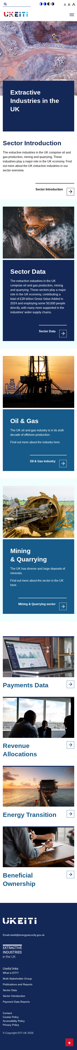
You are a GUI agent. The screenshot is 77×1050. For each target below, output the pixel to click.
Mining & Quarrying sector (37, 604)
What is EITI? (11, 972)
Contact (7, 1013)
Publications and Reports (17, 984)
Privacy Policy (11, 1024)
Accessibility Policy (14, 1020)
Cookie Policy (11, 1017)
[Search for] (5, 3)
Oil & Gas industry (43, 461)
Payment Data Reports (16, 1001)
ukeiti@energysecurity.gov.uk (27, 934)
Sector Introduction (49, 189)
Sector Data (47, 331)
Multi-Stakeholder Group (17, 978)
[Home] (16, 15)
